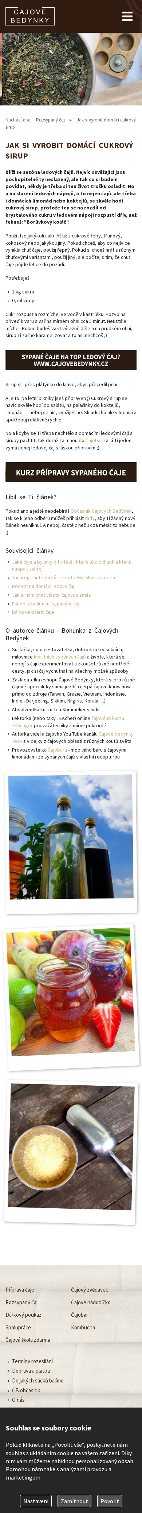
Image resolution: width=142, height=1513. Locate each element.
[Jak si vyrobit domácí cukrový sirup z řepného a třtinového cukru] (71, 837)
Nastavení (35, 1501)
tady (90, 518)
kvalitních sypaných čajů (60, 656)
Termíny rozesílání (32, 1360)
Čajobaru (95, 440)
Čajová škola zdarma (27, 1339)
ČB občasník (26, 1390)
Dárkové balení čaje (33, 612)
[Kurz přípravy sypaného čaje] (71, 472)
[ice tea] (71, 360)
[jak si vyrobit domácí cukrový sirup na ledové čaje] (70, 992)
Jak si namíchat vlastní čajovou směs (51, 595)
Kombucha (83, 1327)
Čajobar (79, 1314)
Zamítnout (74, 1501)
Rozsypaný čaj (50, 120)
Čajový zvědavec (89, 1289)
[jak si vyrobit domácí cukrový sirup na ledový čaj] (71, 1147)
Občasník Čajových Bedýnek (101, 511)
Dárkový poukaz (23, 1314)
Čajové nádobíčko (91, 1301)
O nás (18, 1399)
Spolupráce (18, 1327)
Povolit (109, 1501)
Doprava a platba (31, 1370)
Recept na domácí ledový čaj (43, 586)
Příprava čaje (19, 1289)
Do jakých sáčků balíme (38, 1380)
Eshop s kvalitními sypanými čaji (46, 603)
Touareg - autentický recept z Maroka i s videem (64, 577)
